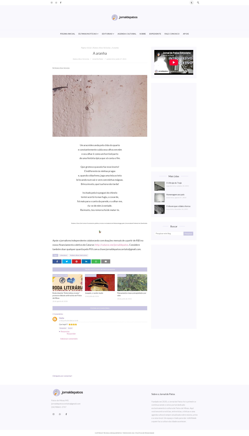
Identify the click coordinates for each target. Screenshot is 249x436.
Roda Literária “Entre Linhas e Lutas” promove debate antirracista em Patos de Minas (67, 295)
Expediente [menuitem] (155, 34)
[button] (191, 2)
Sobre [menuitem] (143, 34)
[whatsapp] (56, 2)
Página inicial (86, 48)
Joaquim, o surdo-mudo (94, 293)
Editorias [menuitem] (107, 34)
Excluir (70, 328)
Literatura (63, 255)
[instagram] (51, 2)
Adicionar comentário (69, 339)
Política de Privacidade (144, 433)
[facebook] (60, 2)
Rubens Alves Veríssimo (101, 48)
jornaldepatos (115, 433)
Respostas (65, 331)
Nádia (61, 318)
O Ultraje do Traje (174, 183)
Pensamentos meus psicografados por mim (131, 294)
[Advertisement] (173, 125)
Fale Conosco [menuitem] (172, 34)
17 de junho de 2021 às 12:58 (68, 320)
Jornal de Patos (97, 59)
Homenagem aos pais (175, 194)
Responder (63, 328)
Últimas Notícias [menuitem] (87, 34)
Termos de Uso (128, 433)
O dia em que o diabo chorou (178, 206)
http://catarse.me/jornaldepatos (111, 244)
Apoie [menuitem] (186, 34)
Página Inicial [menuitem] (67, 34)
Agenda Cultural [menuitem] (127, 34)
